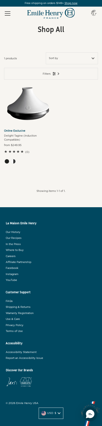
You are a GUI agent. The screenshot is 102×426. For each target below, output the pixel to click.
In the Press (13, 244)
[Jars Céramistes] (12, 382)
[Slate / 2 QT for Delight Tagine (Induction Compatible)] (7, 161)
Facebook (12, 268)
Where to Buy (15, 250)
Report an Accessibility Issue (24, 358)
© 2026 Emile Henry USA (22, 403)
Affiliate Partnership (18, 262)
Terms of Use (14, 331)
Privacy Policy (14, 325)
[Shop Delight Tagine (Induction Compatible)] (27, 103)
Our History (13, 232)
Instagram (12, 274)
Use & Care (13, 319)
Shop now (71, 3)
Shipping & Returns (18, 307)
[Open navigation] (7, 13)
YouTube (11, 280)
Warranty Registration (20, 313)
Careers (11, 256)
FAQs (9, 301)
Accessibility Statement (21, 352)
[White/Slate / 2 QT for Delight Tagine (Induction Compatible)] (13, 161)
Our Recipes (14, 238)
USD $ (51, 413)
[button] (90, 414)
